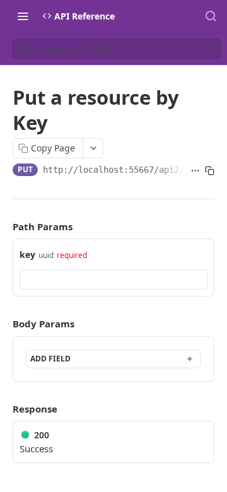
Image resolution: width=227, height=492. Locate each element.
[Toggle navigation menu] (23, 16)
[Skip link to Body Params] (4, 323)
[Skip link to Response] (4, 409)
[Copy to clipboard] (209, 171)
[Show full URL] (195, 171)
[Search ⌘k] (211, 16)
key (27, 255)
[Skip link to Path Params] (4, 226)
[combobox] (113, 279)
